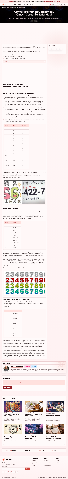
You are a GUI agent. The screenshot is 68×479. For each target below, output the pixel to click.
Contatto (46, 463)
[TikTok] (14, 472)
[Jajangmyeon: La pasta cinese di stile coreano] (34, 406)
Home (15, 4)
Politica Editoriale (47, 465)
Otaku (33, 463)
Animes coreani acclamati (53, 415)
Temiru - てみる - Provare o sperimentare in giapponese (53, 437)
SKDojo (31, 4)
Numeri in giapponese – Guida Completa (13, 56)
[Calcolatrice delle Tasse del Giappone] (34, 429)
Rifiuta (58, 1)
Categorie (20, 4)
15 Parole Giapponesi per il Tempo (11, 437)
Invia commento (7, 387)
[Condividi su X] (53, 49)
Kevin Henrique (29, 9)
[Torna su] (65, 4)
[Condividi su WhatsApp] (58, 49)
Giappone (34, 460)
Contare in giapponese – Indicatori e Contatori (15, 58)
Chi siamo (46, 460)
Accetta (54, 1)
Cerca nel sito (4, 466)
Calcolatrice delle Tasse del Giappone (31, 437)
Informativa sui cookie (48, 1)
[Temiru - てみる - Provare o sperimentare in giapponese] (55, 429)
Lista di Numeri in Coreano (21, 267)
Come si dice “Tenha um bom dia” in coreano (12, 415)
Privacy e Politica (41, 477)
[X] (9, 472)
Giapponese (34, 462)
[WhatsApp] (17, 472)
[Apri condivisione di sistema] (50, 49)
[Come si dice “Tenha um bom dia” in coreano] (13, 406)
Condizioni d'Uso (56, 477)
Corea (36, 21)
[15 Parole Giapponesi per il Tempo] (13, 429)
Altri (5, 7)
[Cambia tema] (58, 4)
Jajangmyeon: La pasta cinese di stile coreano (33, 415)
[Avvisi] (61, 4)
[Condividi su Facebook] (55, 49)
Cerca (27, 468)
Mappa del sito (63, 477)
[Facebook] (6, 472)
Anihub (57, 460)
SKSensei (26, 4)
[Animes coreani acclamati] (55, 406)
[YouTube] (3, 472)
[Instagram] (12, 472)
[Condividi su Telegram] (61, 49)
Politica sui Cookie (49, 477)
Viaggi (33, 465)
